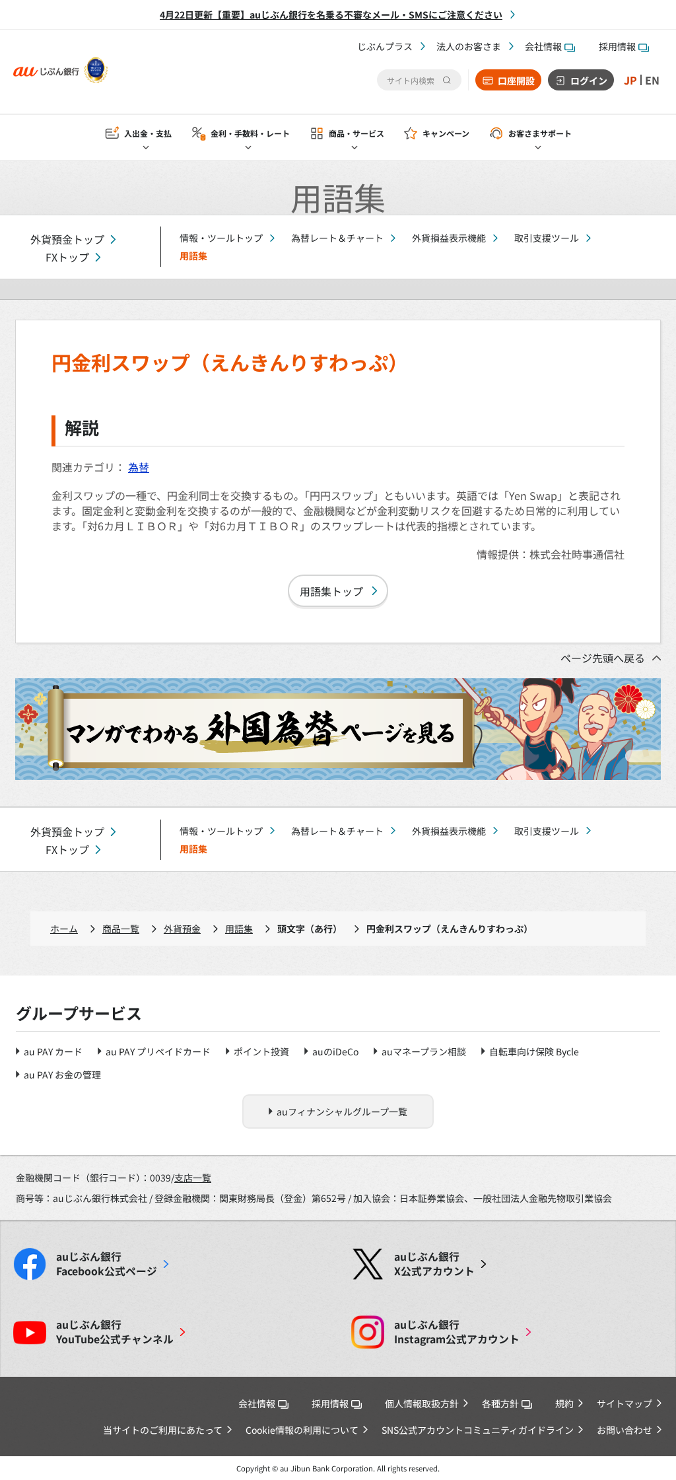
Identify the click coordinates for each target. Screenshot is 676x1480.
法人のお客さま (468, 46)
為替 (138, 467)
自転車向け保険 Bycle (534, 1051)
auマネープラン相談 (424, 1051)
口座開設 (516, 80)
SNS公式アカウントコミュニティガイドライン (478, 1429)
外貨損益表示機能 (449, 237)
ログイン (588, 80)
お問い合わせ (624, 1429)
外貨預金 (182, 928)
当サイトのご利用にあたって (162, 1429)
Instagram (457, 1332)
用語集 (239, 928)
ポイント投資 (261, 1051)
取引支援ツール (546, 237)
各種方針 (500, 1403)
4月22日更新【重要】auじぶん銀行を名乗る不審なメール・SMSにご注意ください (331, 14)
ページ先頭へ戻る (602, 658)
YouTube (115, 1332)
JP (630, 80)
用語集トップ (331, 591)
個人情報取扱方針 (422, 1403)
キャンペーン (445, 133)
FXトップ (67, 257)
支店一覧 (192, 1177)
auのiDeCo (335, 1051)
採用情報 (617, 46)
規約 (564, 1403)
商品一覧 (120, 928)
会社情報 (543, 46)
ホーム (64, 928)
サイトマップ (624, 1403)
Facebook (106, 1264)
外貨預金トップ (67, 239)
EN (652, 80)
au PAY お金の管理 (62, 1074)
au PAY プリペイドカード (158, 1051)
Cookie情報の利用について (302, 1429)
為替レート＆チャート (337, 237)
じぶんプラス (385, 46)
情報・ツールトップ (221, 237)
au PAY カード (53, 1051)
